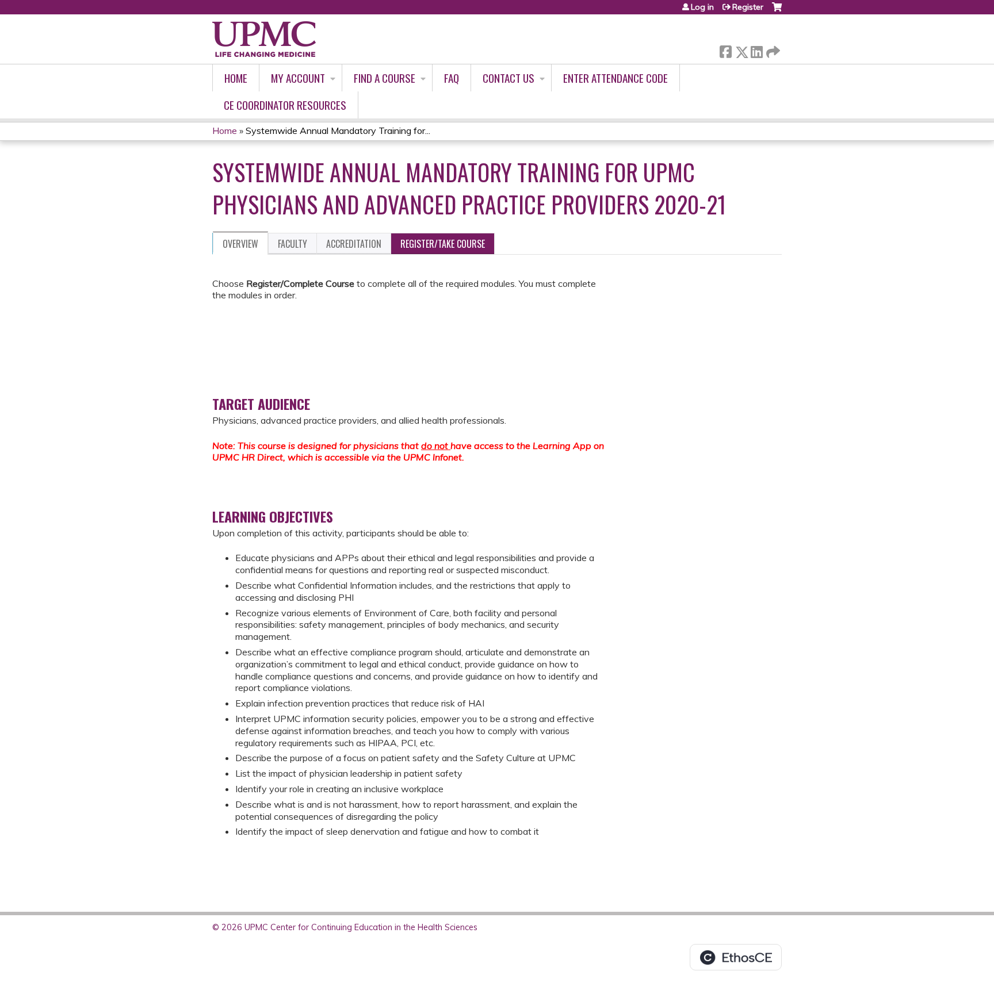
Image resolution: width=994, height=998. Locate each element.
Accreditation (353, 244)
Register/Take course (442, 244)
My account (298, 78)
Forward (772, 49)
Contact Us (508, 78)
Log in (702, 7)
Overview (240, 244)
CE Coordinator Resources (285, 105)
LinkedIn (756, 49)
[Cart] (777, 11)
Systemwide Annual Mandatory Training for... (338, 130)
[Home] (264, 39)
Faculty (292, 244)
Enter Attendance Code (615, 78)
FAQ (451, 78)
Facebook (725, 49)
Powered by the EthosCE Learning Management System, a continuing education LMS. (736, 957)
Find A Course (384, 78)
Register (747, 7)
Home (235, 78)
